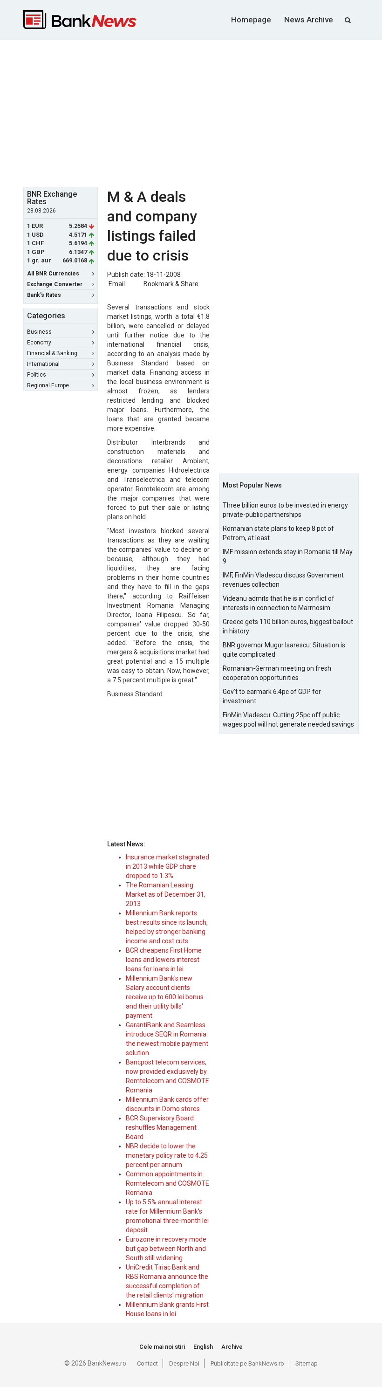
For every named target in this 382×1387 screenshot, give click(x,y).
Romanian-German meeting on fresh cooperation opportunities (277, 673)
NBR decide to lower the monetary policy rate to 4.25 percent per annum (167, 1155)
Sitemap (306, 1363)
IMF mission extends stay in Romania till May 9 (288, 556)
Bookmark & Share (170, 284)
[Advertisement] (202, 112)
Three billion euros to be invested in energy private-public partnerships (285, 509)
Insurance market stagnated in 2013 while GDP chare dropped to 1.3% (167, 866)
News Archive (308, 19)
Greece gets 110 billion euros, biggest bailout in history (288, 626)
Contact (147, 1363)
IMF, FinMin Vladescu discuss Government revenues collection (283, 579)
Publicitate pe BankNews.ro (247, 1363)
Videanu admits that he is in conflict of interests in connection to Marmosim (278, 603)
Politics (36, 374)
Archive (232, 1346)
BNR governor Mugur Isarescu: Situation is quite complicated (284, 649)
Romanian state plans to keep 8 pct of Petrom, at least (278, 533)
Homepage (251, 19)
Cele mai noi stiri (162, 1346)
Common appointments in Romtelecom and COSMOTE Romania (167, 1183)
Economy (39, 342)
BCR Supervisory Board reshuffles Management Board (161, 1127)
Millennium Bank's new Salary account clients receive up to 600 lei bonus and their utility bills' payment (165, 997)
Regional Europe (48, 385)
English (203, 1346)
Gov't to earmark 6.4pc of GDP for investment (272, 696)
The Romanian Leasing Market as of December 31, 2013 (165, 894)
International (43, 364)
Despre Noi (184, 1363)
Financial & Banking (52, 353)
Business (39, 332)
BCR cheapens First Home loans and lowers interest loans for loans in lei (164, 960)
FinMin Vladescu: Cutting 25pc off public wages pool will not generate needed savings (288, 719)
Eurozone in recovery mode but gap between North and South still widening (166, 1249)
